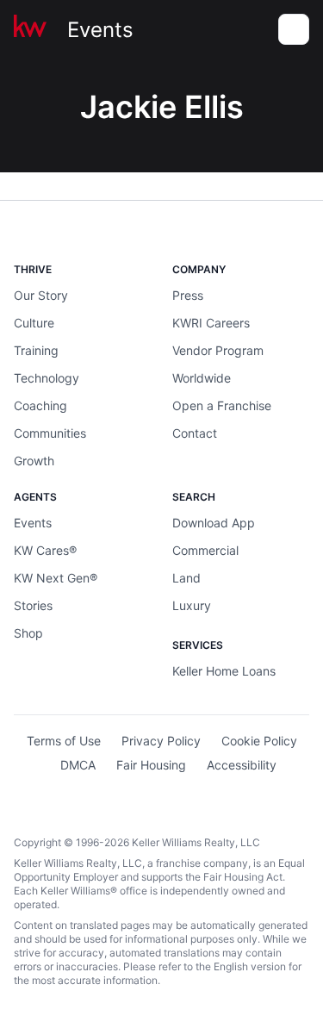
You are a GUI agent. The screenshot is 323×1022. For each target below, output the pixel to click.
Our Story (41, 295)
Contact (194, 433)
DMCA (78, 764)
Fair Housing (151, 764)
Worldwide (201, 378)
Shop (28, 633)
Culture (34, 322)
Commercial (205, 550)
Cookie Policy (259, 740)
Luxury (191, 605)
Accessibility (241, 764)
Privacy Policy (161, 740)
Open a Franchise (221, 405)
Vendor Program (218, 350)
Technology (46, 378)
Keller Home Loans (224, 671)
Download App (213, 522)
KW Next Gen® (55, 577)
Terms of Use (64, 740)
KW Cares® (45, 550)
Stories (33, 605)
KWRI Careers (211, 322)
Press (187, 295)
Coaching (40, 405)
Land (186, 577)
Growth (34, 460)
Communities (50, 433)
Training (36, 350)
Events (100, 29)
